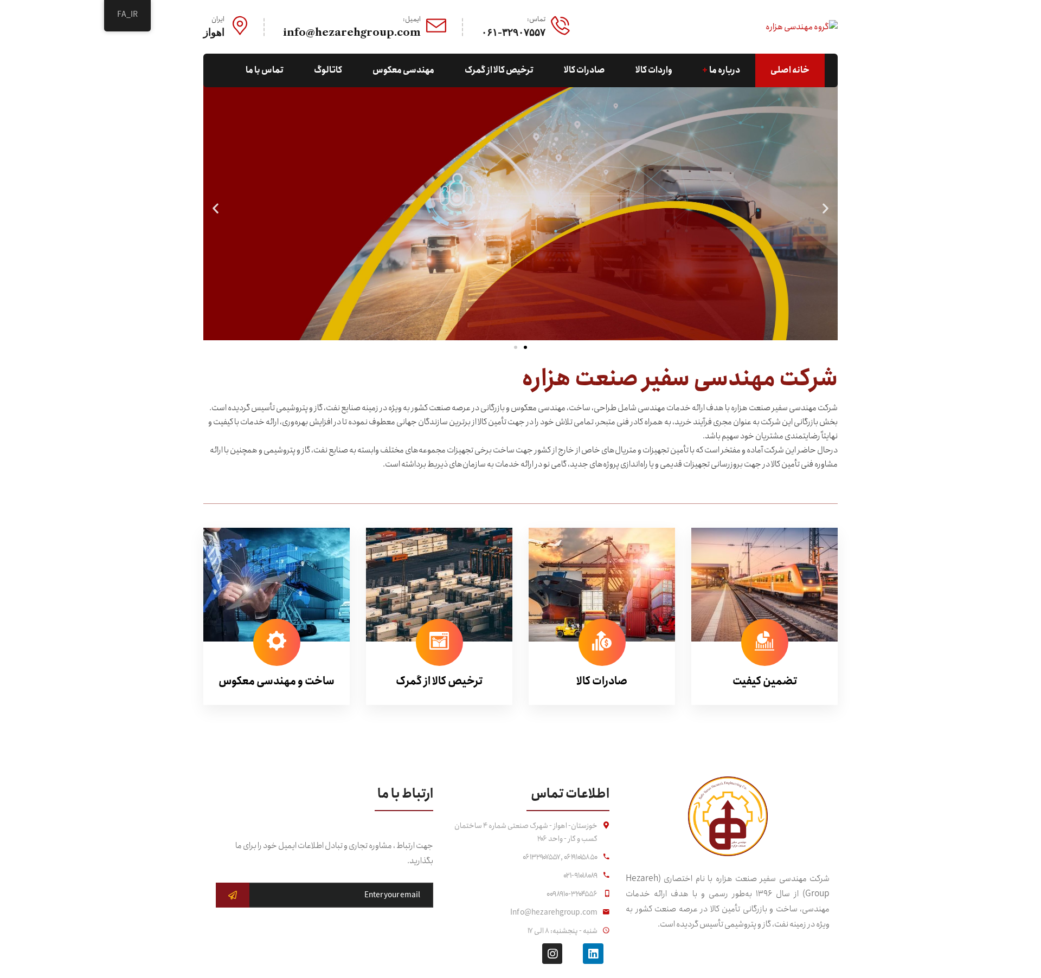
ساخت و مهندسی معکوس (277, 681)
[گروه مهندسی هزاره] (802, 26)
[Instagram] (552, 953)
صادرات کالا (601, 681)
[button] (515, 347)
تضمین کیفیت (764, 681)
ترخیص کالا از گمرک (439, 681)
